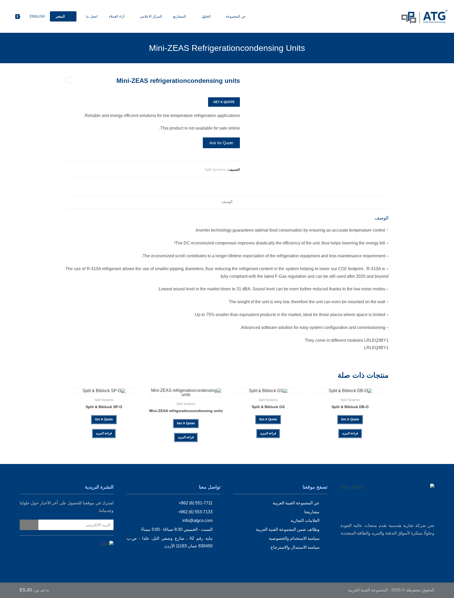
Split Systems (215, 170)
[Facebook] (216, 559)
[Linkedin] (198, 559)
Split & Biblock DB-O (350, 407)
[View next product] (69, 80)
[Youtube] (189, 559)
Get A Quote (224, 102)
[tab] (227, 202)
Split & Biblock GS (268, 407)
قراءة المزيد (350, 433)
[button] (221, 142)
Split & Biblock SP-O (104, 407)
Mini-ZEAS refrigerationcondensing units (186, 411)
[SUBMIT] (29, 525)
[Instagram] (207, 559)
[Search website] (7, 16)
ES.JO (26, 590)
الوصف (227, 202)
